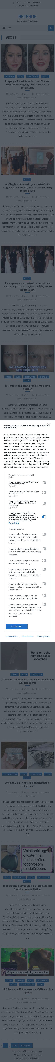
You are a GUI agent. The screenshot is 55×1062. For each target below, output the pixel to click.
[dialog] (27, 531)
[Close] (49, 425)
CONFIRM (16, 627)
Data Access (27, 636)
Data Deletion (12, 636)
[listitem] (27, 476)
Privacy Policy (43, 636)
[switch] (44, 482)
